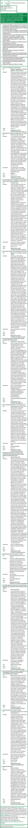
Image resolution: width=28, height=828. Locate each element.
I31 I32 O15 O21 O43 (15, 578)
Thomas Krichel (17, 825)
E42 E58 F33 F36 (15, 446)
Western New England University (9, 10)
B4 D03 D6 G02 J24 (15, 799)
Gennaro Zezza (23, 26)
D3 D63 (12, 332)
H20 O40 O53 (14, 760)
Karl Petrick (3, 9)
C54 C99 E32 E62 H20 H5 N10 (18, 398)
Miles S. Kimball (19, 64)
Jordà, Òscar (22, 39)
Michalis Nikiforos (14, 26)
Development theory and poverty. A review (13, 50)
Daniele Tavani (20, 36)
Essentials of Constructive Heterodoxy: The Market (15, 27)
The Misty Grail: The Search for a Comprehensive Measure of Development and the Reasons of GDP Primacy (15, 54)
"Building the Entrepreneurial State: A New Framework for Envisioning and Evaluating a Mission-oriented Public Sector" (13, 46)
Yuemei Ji (13, 43)
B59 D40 (13, 173)
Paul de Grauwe (7, 43)
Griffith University (18, 821)
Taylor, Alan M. (6, 40)
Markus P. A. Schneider (10, 36)
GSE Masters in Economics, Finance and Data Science (12, 19)
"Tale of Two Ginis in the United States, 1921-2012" (15, 34)
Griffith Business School (6, 821)
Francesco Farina (7, 51)
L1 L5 (12, 547)
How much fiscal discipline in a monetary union (14, 41)
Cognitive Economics (8, 64)
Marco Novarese (12, 816)
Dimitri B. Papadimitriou (16, 69)
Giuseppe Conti (6, 33)
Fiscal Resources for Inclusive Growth (12, 61)
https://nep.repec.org (5, 814)
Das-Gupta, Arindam (16, 711)
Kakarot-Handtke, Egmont (10, 29)
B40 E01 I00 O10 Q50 (16, 664)
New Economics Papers (7, 3)
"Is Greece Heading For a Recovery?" (12, 25)
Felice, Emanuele (12, 55)
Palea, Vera (22, 60)
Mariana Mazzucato (15, 457)
